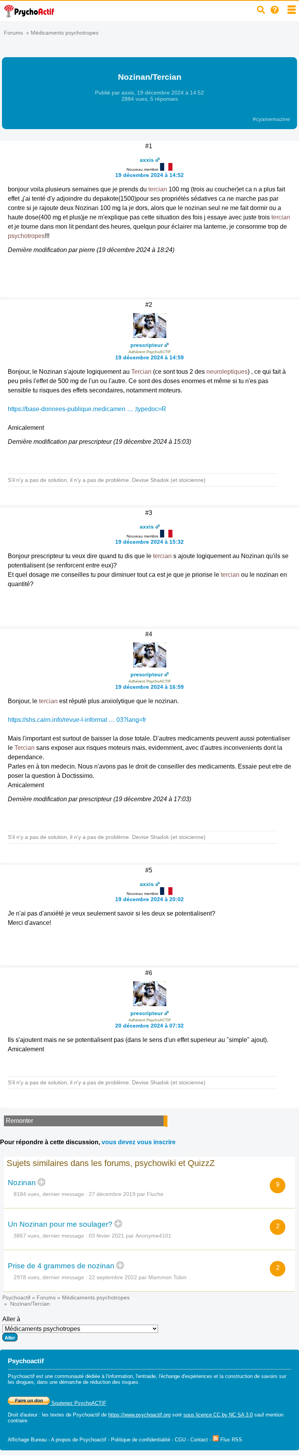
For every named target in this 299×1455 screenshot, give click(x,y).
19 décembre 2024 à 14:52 (149, 175)
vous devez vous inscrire (139, 1142)
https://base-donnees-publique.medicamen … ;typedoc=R (87, 409)
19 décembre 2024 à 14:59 (149, 357)
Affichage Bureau (27, 1440)
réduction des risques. (115, 1382)
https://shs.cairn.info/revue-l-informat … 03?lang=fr (77, 719)
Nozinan (22, 1182)
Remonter (19, 1120)
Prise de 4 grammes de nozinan (61, 1266)
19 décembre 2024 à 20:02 (149, 899)
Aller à (11, 1319)
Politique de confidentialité (140, 1440)
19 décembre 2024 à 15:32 (149, 542)
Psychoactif (16, 1297)
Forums (13, 33)
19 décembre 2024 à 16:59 (149, 687)
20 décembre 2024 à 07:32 (149, 1026)
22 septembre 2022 (113, 1277)
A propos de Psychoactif (78, 1440)
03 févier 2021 (106, 1236)
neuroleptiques (227, 371)
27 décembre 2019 (112, 1194)
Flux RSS (230, 1440)
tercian (157, 189)
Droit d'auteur (22, 1415)
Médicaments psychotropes (64, 33)
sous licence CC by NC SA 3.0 (218, 1415)
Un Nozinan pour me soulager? (60, 1224)
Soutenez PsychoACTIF (78, 1403)
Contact (199, 1440)
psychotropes (26, 236)
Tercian (141, 371)
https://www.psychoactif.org (139, 1415)
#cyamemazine (271, 119)
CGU (180, 1440)
